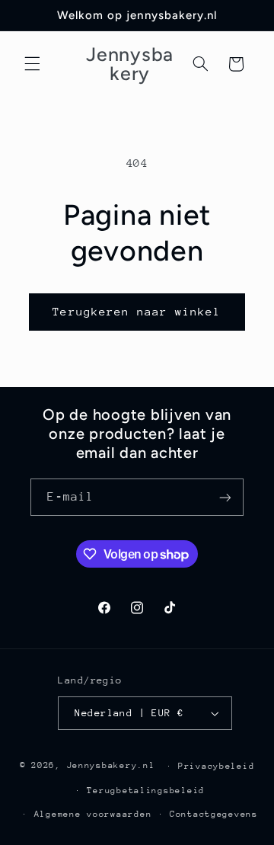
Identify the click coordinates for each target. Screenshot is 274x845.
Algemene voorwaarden (93, 814)
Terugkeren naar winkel (137, 311)
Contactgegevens (214, 814)
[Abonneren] (225, 497)
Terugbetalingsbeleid (146, 790)
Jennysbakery (102, 765)
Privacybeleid (216, 766)
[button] (31, 64)
